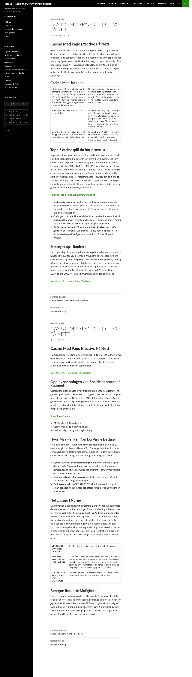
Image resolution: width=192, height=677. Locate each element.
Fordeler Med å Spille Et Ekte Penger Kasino (72, 194)
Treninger (124, 3)
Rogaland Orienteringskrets (15, 73)
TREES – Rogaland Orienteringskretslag (27, 3)
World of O (8, 36)
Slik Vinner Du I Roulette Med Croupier (70, 372)
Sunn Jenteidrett (10, 87)
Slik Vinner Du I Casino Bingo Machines (70, 280)
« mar (7, 130)
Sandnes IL (8, 80)
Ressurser (137, 3)
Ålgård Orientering (11, 51)
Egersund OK (9, 59)
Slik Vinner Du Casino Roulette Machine (69, 299)
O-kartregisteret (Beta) (13, 29)
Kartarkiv (150, 3)
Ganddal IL (8, 62)
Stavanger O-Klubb (12, 84)
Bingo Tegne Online (60, 415)
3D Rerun (8, 22)
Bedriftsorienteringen (13, 55)
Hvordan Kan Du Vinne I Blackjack (66, 632)
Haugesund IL (9, 66)
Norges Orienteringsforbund (15, 69)
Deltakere (101, 3)
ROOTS (7, 77)
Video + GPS (175, 3)
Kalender (162, 3)
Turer (111, 3)
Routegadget (9, 33)
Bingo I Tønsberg (58, 310)
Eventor (7, 25)
